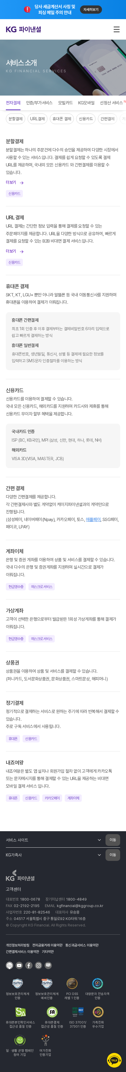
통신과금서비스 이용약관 (81, 945)
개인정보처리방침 (17, 945)
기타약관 (48, 952)
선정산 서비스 (111, 103)
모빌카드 (65, 103)
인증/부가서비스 (39, 103)
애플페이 (93, 519)
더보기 (11, 182)
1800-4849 (76, 899)
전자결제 (13, 103)
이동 (113, 840)
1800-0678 (30, 899)
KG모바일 (86, 103)
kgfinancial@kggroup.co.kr (80, 906)
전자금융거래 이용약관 (47, 945)
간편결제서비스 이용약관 (22, 952)
